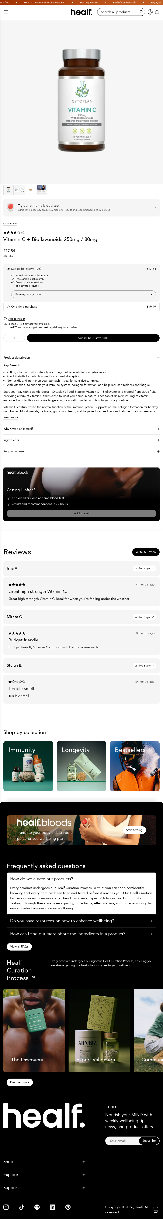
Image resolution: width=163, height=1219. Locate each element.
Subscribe (149, 1141)
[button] (81, 232)
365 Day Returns (81, 2)
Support (11, 1187)
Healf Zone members (20, 327)
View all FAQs (19, 947)
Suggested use (13, 451)
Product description (16, 358)
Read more (10, 417)
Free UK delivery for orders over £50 (36, 2)
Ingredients (11, 440)
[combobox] (83, 294)
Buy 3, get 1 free (152, 2)
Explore (10, 1174)
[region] (81, 102)
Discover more (20, 1082)
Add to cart (81, 513)
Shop (8, 1161)
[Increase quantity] (21, 338)
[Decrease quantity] (7, 338)
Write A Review (146, 552)
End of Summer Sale (116, 2)
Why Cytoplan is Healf (18, 429)
